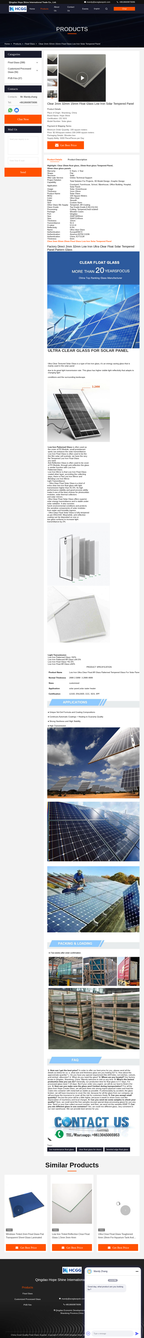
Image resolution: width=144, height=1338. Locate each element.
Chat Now (23, 119)
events (85, 9)
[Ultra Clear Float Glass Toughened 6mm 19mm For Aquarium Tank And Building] (72, 1203)
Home (32, 9)
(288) (16, 62)
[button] (52, 98)
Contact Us (70, 9)
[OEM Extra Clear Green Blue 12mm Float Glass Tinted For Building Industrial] (118, 1203)
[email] (16, 110)
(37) (15, 78)
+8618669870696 (127, 2)
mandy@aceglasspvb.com (99, 2)
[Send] (137, 1333)
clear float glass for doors (90, 1149)
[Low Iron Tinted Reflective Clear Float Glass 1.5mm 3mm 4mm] (26, 1203)
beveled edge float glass (117, 1149)
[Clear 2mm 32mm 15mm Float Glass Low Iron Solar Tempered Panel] (82, 78)
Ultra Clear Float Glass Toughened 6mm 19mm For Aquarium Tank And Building (70, 1236)
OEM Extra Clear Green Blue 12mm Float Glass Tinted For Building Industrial (116, 1236)
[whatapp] (10, 110)
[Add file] (88, 1333)
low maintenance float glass (61, 1149)
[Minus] (137, 1271)
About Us (56, 9)
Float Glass (30, 44)
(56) (19, 70)
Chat (124, 9)
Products (44, 9)
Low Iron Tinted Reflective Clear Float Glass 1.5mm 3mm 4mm (24, 1236)
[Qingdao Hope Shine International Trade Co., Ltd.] (18, 8)
